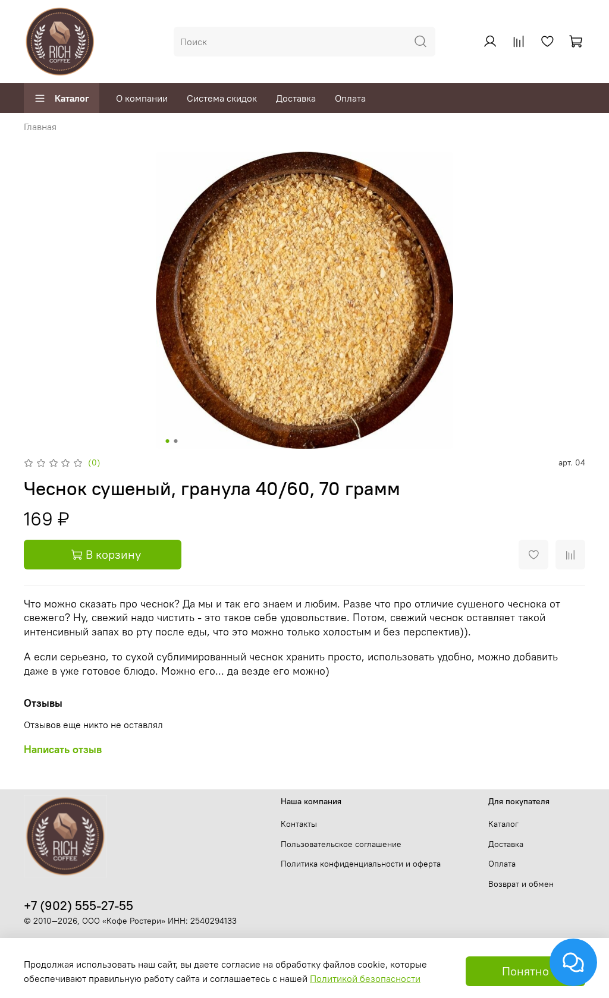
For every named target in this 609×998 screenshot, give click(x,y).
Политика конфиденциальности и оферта (361, 863)
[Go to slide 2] (176, 441)
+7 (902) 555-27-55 (78, 906)
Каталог (72, 98)
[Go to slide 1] (167, 441)
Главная (40, 127)
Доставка (296, 98)
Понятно (525, 971)
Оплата (350, 98)
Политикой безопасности (365, 978)
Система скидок (222, 98)
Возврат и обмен (521, 884)
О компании (142, 98)
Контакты (299, 823)
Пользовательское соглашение (341, 844)
